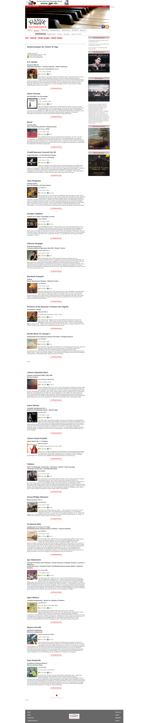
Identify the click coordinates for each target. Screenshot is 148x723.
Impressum (118, 712)
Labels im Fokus (76, 34)
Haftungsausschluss (33, 720)
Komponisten (55, 30)
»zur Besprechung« (56, 88)
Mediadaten (118, 717)
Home (30, 30)
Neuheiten (67, 34)
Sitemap (105, 6)
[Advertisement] (47, 365)
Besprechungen (40, 34)
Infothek (75, 30)
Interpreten (66, 30)
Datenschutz (31, 717)
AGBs (29, 715)
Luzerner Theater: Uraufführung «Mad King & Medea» (97, 48)
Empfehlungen (51, 34)
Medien (36, 31)
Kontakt (117, 715)
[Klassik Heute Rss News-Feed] (107, 28)
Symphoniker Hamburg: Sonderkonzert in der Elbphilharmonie (98, 41)
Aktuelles (44, 30)
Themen (59, 34)
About (29, 712)
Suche (82, 30)
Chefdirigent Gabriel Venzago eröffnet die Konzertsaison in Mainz (98, 44)
